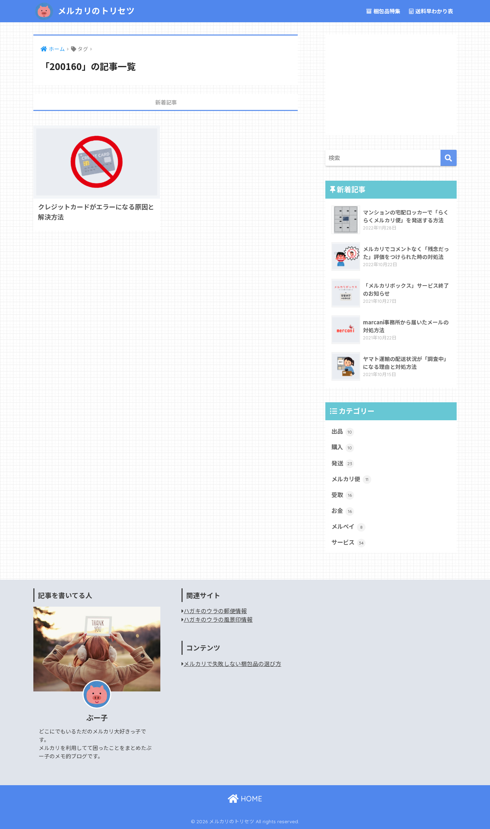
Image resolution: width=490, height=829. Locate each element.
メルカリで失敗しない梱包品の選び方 (232, 663)
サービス (347, 542)
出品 (341, 431)
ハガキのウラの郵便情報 (215, 611)
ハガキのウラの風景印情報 (218, 619)
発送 (341, 463)
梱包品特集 (386, 11)
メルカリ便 (349, 478)
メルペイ (347, 526)
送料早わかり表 (433, 11)
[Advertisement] (391, 84)
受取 (341, 494)
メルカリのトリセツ (95, 11)
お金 (341, 510)
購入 (341, 447)
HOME (250, 798)
